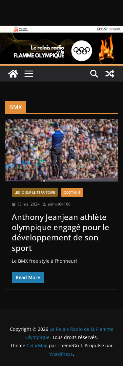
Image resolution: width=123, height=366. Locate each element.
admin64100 (59, 204)
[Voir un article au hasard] (110, 74)
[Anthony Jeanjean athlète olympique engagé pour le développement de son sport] (61, 150)
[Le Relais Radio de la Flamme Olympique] (61, 30)
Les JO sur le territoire (34, 192)
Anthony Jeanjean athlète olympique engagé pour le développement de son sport (60, 232)
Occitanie (72, 192)
